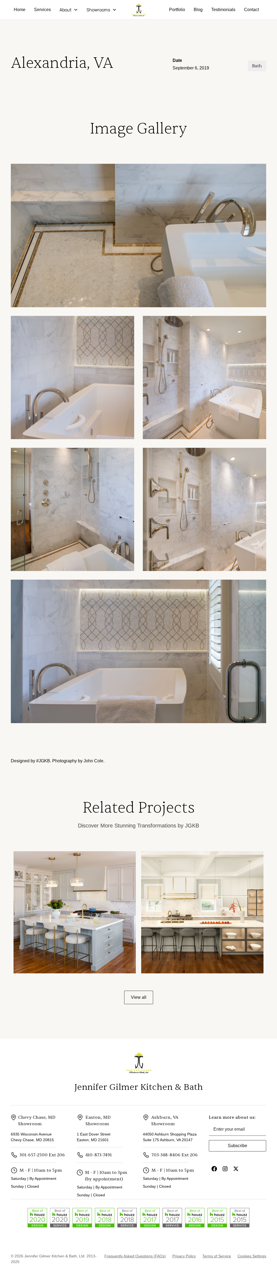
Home (19, 9)
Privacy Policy (184, 1256)
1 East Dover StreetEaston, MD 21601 (93, 1137)
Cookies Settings (252, 1256)
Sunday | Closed (25, 1186)
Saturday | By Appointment (34, 1178)
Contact (251, 9)
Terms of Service (216, 1256)
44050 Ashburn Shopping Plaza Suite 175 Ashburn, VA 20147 (170, 1137)
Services (42, 9)
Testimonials (223, 9)
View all (138, 997)
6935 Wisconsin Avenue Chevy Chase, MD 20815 (32, 1137)
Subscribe (237, 1145)
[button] (68, 9)
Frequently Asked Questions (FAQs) (135, 1256)
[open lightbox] (138, 235)
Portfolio (177, 9)
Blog (198, 9)
